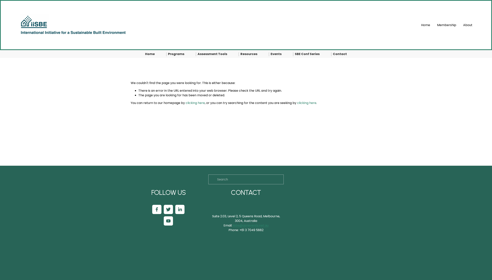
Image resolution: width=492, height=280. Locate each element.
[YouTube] (168, 221)
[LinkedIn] (179, 209)
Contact (340, 54)
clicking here (195, 103)
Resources (248, 54)
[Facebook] (156, 209)
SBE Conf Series (307, 54)
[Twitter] (168, 209)
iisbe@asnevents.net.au (250, 225)
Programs (176, 54)
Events (276, 54)
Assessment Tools (212, 54)
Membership (446, 25)
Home (425, 25)
